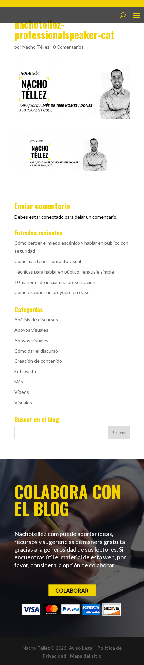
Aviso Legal (81, 648)
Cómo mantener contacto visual (47, 261)
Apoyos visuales (31, 330)
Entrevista (25, 371)
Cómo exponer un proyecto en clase (52, 292)
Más (18, 381)
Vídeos (21, 392)
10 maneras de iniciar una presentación (54, 282)
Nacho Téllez (35, 47)
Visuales (23, 402)
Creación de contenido (38, 361)
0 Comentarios (68, 47)
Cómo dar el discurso (36, 351)
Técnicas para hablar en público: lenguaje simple (64, 272)
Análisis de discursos (36, 319)
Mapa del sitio (86, 656)
